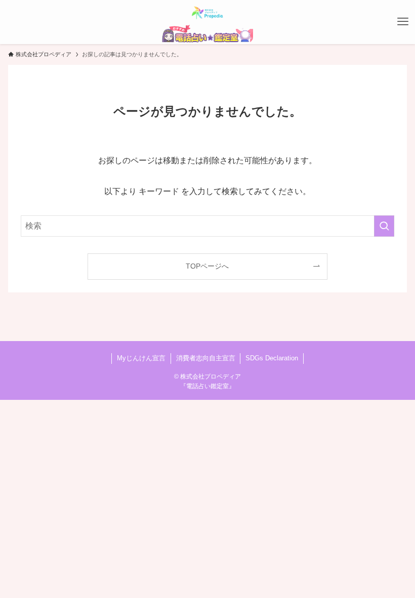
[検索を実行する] (384, 226)
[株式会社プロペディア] (207, 12)
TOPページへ (207, 266)
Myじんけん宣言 (141, 358)
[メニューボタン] (403, 22)
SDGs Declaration (271, 358)
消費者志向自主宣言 (205, 358)
